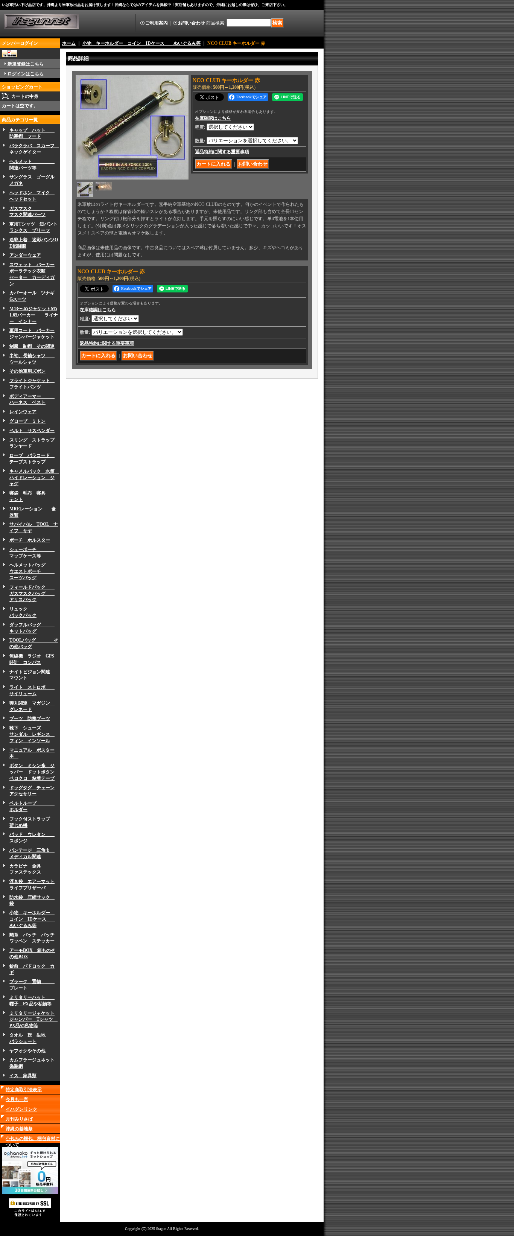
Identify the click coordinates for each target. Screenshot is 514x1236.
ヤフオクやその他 (27, 1050)
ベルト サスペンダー (32, 430)
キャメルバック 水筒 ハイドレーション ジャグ (34, 478)
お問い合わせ (191, 23)
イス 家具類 (22, 1075)
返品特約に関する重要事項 (222, 151)
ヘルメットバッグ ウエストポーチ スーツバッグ (32, 571)
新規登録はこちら (26, 64)
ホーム (69, 43)
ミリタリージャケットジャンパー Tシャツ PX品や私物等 (33, 1020)
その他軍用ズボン (27, 371)
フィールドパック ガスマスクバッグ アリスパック (32, 594)
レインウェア (22, 411)
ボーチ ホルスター (29, 540)
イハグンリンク (21, 1109)
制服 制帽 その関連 (32, 346)
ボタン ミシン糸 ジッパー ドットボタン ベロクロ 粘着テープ (34, 772)
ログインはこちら (26, 73)
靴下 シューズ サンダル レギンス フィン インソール (32, 734)
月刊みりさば (19, 1119)
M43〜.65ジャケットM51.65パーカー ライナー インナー (33, 315)
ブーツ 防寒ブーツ (29, 718)
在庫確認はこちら (213, 118)
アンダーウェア (25, 255)
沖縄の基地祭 (19, 1128)
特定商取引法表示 (24, 1089)
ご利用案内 (156, 23)
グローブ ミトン (27, 421)
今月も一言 (17, 1099)
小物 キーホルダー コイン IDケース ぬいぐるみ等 (32, 919)
